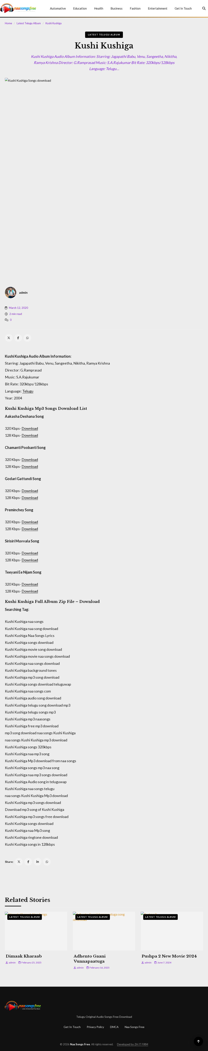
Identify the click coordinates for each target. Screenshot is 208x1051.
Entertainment (157, 8)
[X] (9, 338)
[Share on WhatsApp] (47, 862)
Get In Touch (183, 8)
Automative (58, 8)
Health (98, 8)
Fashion (135, 8)
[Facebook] (18, 338)
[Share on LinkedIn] (37, 862)
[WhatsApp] (27, 338)
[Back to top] (198, 1041)
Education (80, 8)
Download (30, 428)
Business (116, 8)
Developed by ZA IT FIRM (132, 1044)
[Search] (204, 8)
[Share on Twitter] (19, 862)
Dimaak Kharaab (24, 956)
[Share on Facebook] (28, 862)
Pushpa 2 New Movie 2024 (169, 956)
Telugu (27, 391)
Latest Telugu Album (29, 23)
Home (8, 23)
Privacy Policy (95, 1027)
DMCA (114, 1027)
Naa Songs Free (134, 1027)
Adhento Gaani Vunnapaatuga (90, 959)
